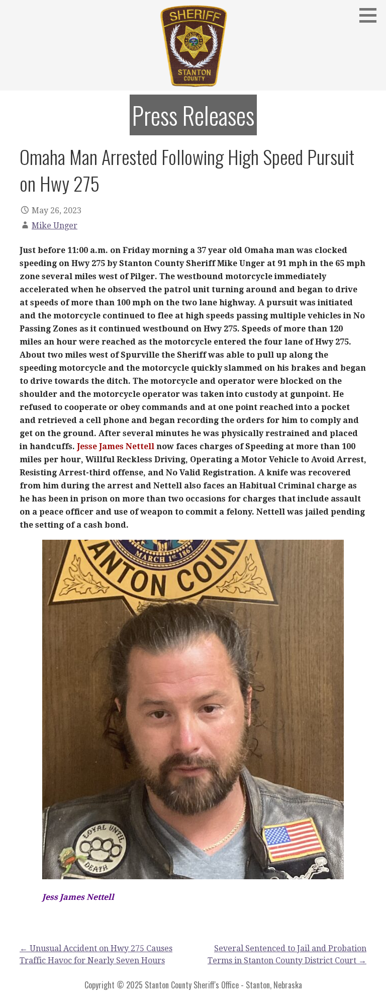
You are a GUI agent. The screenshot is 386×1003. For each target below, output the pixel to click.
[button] (371, 15)
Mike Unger (54, 225)
